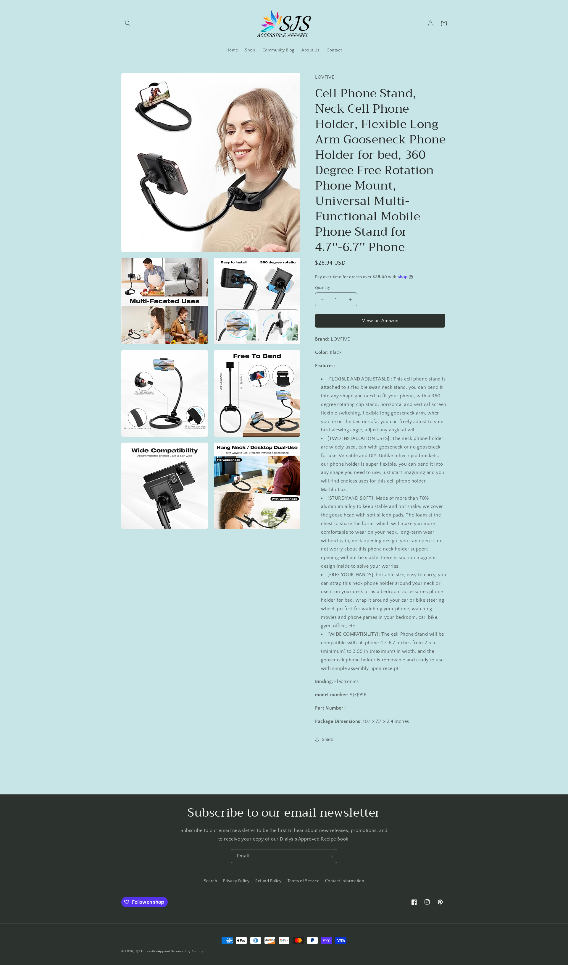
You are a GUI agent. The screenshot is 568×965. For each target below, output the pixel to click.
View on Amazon (380, 320)
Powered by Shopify (187, 951)
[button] (127, 23)
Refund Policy (268, 881)
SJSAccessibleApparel (152, 951)
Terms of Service (304, 881)
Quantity (322, 288)
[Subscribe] (330, 856)
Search (210, 881)
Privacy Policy (236, 881)
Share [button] (327, 739)
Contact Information (344, 881)
